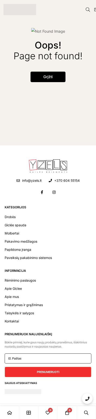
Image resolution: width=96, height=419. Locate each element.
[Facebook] (42, 192)
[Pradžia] (9, 412)
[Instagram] (54, 192)
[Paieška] (88, 9)
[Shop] (28, 412)
